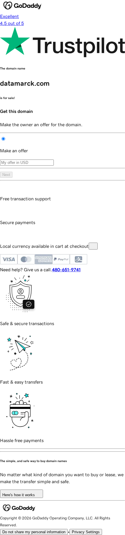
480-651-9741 (66, 269)
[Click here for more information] (93, 246)
